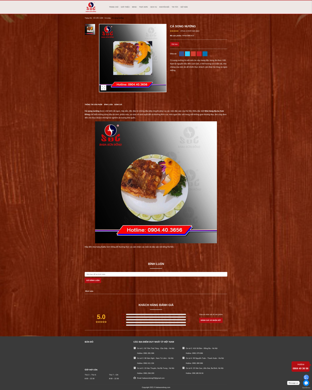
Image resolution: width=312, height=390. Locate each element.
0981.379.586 (197, 353)
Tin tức (175, 7)
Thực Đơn (143, 7)
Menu (134, 7)
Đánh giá (118, 104)
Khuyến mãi (164, 7)
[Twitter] (187, 54)
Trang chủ (113, 7)
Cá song (107, 18)
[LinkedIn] (205, 54)
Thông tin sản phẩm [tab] (93, 104)
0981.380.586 (197, 363)
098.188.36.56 (197, 373)
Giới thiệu (125, 7)
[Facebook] (181, 54)
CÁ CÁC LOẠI (98, 18)
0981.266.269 (148, 373)
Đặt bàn (184, 7)
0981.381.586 (148, 353)
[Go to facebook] (306, 383)
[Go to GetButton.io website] (306, 387)
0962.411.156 (148, 363)
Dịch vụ (153, 7)
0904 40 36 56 (300, 366)
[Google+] (193, 54)
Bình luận (108, 104)
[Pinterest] (199, 54)
